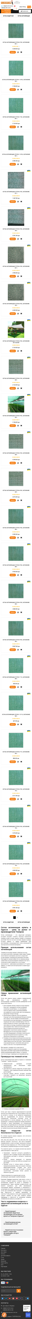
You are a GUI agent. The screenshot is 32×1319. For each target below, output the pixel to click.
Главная (3, 1248)
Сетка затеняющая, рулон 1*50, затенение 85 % (16, 117)
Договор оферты (5, 1255)
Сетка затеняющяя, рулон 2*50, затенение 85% (16, 528)
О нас (2, 1257)
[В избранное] (21, 52)
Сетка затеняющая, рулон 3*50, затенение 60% (16, 416)
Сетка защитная (8, 16)
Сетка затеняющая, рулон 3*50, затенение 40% (16, 229)
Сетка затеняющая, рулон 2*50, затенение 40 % (16, 192)
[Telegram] (27, 1298)
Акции (2, 1259)
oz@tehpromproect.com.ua (10, 1312)
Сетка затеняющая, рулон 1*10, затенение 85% (16, 678)
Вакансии (3, 1261)
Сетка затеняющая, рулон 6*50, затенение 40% (16, 304)
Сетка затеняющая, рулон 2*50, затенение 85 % (16, 43)
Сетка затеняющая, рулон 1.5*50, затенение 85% (16, 80)
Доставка (3, 1252)
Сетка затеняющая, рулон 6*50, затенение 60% (16, 491)
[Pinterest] (16, 1298)
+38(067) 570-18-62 (8, 1308)
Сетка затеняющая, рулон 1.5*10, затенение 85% (16, 715)
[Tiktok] (24, 1298)
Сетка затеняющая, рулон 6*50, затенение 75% (16, 902)
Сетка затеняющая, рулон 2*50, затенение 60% (16, 379)
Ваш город (23, 6)
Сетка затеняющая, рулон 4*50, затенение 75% (16, 864)
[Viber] (20, 1298)
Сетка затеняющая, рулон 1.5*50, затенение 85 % (16, 155)
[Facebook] (2, 1298)
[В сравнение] (18, 52)
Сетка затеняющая (24, 16)
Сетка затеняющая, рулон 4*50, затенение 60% (16, 453)
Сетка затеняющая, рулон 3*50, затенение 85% (16, 566)
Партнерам (4, 1266)
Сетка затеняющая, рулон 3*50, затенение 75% (16, 827)
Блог (2, 1264)
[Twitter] (6, 1298)
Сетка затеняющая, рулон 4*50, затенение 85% (16, 603)
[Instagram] (13, 1298)
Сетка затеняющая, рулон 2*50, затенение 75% (16, 790)
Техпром (9, 1179)
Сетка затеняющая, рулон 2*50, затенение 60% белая (16, 341)
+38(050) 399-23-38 (8, 1310)
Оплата (3, 1254)
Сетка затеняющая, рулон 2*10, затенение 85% (16, 752)
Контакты (4, 1197)
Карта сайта (4, 1263)
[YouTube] (9, 1298)
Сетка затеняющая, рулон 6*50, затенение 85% (16, 640)
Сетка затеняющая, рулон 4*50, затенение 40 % (16, 267)
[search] (16, 8)
